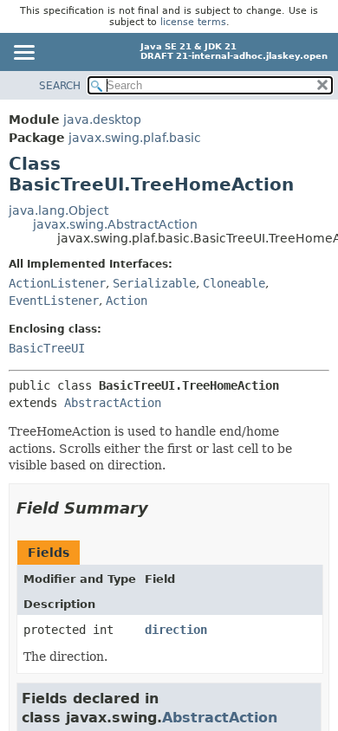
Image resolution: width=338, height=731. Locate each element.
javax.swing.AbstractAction (115, 224)
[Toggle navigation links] (23, 54)
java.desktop (102, 119)
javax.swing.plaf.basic (134, 138)
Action (126, 300)
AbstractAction (112, 403)
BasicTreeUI (47, 348)
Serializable (154, 283)
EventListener (54, 300)
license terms (193, 22)
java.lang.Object (58, 210)
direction (176, 630)
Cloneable (234, 283)
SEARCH (60, 86)
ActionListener (57, 283)
